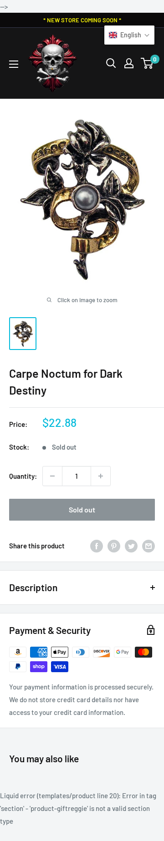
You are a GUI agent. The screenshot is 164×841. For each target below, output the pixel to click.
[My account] (128, 63)
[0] (147, 63)
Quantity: (23, 476)
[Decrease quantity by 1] (52, 476)
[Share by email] (148, 545)
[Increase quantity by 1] (100, 476)
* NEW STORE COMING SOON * (82, 20)
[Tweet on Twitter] (131, 545)
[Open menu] (13, 64)
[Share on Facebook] (96, 545)
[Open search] (111, 63)
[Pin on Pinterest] (114, 545)
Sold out (82, 509)
